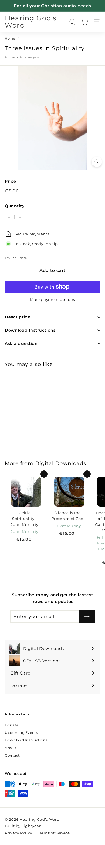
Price (10, 181)
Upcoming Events (21, 733)
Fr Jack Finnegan (22, 57)
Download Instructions (30, 330)
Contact (12, 755)
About (10, 748)
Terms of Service (54, 833)
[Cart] (84, 22)
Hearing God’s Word (31, 21)
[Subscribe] (87, 616)
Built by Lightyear (23, 826)
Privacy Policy (18, 833)
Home (10, 38)
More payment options (52, 299)
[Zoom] (97, 162)
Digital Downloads (60, 463)
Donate (11, 725)
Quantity (14, 205)
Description (18, 316)
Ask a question (21, 343)
